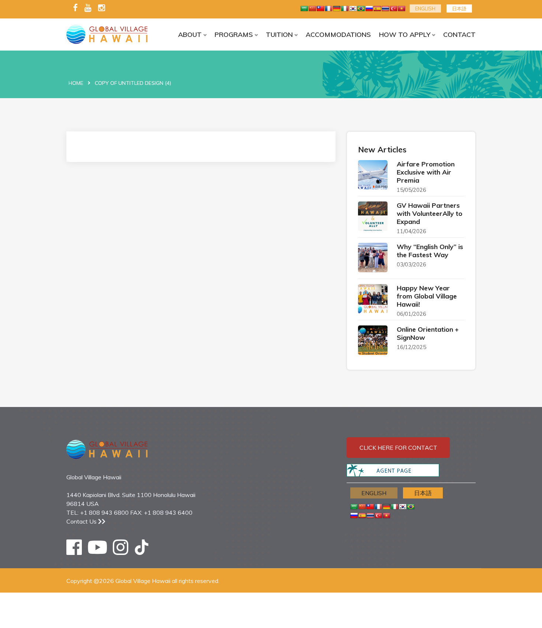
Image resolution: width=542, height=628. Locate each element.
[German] (336, 8)
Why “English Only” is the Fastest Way (430, 250)
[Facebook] (75, 8)
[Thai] (385, 8)
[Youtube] (87, 8)
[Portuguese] (361, 8)
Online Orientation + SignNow (428, 333)
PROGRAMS (234, 34)
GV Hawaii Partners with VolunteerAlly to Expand (429, 213)
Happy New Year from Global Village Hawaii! (427, 296)
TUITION (279, 34)
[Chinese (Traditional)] (320, 8)
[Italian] (344, 8)
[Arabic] (304, 8)
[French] (328, 8)
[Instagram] (101, 8)
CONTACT (459, 34)
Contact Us (82, 521)
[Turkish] (393, 8)
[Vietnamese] (401, 8)
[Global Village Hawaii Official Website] (113, 34)
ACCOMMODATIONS (338, 34)
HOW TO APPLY (404, 34)
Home (76, 83)
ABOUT (190, 34)
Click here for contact (398, 447)
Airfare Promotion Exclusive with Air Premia (426, 172)
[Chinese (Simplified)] (312, 8)
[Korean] (353, 8)
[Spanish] (377, 8)
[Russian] (369, 8)
